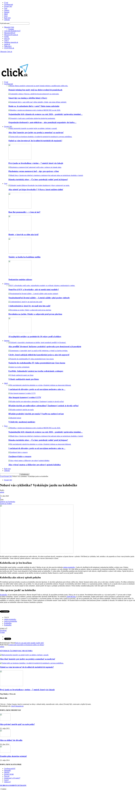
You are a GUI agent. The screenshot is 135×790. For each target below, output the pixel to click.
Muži (6, 14)
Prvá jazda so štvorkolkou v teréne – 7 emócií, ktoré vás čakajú (35, 163)
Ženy (6, 16)
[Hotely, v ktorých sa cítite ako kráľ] (19, 230)
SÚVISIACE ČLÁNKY (8, 651)
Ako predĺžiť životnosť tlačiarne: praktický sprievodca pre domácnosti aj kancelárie (44, 346)
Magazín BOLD (9, 33)
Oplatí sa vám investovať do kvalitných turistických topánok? (35, 141)
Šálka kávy (8, 46)
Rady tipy (7, 18)
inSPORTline (71, 596)
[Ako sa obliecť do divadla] (5, 736)
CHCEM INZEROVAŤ (12, 31)
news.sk (7, 38)
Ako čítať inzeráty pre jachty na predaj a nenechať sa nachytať (36, 132)
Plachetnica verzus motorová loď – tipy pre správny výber (33, 171)
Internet (6, 12)
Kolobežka (7, 623)
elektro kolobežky (69, 567)
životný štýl (8, 6)
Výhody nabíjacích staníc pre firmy (23, 379)
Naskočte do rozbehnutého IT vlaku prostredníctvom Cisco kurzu (36, 363)
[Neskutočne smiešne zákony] (19, 275)
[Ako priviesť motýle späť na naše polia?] (5, 720)
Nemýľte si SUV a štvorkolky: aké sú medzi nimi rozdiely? (33, 289)
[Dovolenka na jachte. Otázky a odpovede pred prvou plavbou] (29, 310)
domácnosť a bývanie (12, 778)
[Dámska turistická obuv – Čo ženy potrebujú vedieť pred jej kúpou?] (45, 175)
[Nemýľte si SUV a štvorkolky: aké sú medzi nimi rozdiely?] (41, 285)
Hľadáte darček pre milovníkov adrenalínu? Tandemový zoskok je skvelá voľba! (43, 406)
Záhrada (7, 20)
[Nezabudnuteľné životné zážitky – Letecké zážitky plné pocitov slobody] (33, 294)
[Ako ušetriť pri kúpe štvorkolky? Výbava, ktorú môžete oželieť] (39, 185)
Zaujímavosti (8, 4)
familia (6, 37)
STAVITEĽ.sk (9, 48)
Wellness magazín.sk (11, 42)
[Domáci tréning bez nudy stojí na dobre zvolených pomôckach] (38, 86)
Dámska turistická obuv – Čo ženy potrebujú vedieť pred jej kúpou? (38, 179)
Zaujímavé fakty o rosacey (19, 456)
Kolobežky (3, 595)
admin (2, 492)
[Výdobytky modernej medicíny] (14, 418)
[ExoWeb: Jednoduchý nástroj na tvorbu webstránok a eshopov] (18, 367)
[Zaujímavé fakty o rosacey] (18, 452)
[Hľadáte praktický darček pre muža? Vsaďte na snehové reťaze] (21, 410)
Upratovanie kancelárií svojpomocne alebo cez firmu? (26, 645)
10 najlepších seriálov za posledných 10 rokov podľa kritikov (34, 336)
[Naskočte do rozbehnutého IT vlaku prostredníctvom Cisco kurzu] (31, 359)
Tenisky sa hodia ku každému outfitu (24, 257)
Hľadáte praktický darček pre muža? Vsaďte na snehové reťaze (36, 414)
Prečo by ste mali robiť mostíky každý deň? (29, 643)
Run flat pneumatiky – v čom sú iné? (24, 212)
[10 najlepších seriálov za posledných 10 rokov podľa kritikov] (19, 332)
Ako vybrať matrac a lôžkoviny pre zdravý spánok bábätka (34, 465)
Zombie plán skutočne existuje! (13, 756)
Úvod (6, 2)
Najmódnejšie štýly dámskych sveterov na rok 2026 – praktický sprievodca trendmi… (45, 114)
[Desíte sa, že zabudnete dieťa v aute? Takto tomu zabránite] (37, 102)
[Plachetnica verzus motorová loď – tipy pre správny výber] (34, 167)
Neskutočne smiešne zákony (20, 279)
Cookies (3, 789)
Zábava (6, 10)
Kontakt (11, 29)
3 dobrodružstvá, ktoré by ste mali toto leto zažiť (29, 306)
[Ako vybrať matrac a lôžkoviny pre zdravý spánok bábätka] (28, 460)
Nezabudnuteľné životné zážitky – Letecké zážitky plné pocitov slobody (39, 298)
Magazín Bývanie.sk (11, 35)
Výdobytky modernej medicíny (21, 422)
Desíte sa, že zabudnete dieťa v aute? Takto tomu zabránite (33, 106)
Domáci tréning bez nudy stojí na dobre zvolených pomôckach (35, 90)
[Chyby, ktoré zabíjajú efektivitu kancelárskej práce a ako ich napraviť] (38, 351)
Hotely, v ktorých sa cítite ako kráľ (23, 234)
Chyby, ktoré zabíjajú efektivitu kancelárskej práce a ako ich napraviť (39, 355)
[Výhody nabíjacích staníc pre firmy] (21, 375)
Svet (5, 8)
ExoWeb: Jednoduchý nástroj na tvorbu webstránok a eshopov (35, 371)
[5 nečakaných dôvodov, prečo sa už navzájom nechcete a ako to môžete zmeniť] (39, 385)
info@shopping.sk (17, 706)
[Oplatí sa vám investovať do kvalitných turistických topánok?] (40, 137)
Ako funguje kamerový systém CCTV (24, 397)
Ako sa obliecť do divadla (11, 740)
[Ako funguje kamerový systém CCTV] (22, 393)
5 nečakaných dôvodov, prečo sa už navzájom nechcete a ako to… (36, 389)
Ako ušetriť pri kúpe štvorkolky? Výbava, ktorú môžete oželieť (35, 189)
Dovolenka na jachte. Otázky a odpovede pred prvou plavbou (35, 314)
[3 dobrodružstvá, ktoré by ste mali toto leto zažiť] (25, 302)
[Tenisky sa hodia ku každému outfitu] (19, 253)
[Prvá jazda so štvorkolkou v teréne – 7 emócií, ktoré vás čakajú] (19, 159)
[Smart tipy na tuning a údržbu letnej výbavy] (33, 94)
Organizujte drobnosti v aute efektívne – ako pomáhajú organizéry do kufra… (42, 122)
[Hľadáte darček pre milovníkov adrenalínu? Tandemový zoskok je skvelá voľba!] (36, 401)
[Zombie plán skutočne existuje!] (5, 752)
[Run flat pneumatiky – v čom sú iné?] (19, 208)
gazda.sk (7, 44)
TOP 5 (6, 40)
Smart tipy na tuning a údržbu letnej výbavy (27, 98)
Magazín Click (9, 27)
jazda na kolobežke (10, 621)
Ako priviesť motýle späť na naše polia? (17, 724)
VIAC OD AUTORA (24, 651)
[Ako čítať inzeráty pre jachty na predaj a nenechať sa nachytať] (32, 128)
